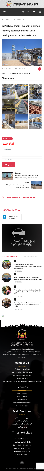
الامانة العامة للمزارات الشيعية (22, 424)
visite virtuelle (22, 399)
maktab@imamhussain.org (22, 372)
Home (7, 20)
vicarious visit (22, 393)
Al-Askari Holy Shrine (22, 448)
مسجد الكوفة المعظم (22, 454)
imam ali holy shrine (22, 439)
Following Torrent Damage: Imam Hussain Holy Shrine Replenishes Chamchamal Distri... (27, 304)
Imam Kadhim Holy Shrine (22, 442)
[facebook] (23, 12)
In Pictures (17, 20)
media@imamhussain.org (22, 375)
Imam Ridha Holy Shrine (22, 445)
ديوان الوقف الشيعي (22, 421)
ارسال (10, 165)
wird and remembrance (22, 403)
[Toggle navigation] (4, 11)
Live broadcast (22, 396)
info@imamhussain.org (22, 369)
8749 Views (21, 69)
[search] (34, 12)
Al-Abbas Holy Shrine (22, 451)
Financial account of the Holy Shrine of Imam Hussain (22, 381)
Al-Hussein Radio (22, 406)
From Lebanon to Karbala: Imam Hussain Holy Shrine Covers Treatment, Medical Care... (27, 292)
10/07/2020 (7, 69)
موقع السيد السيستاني (22, 418)
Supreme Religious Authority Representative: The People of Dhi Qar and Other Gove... (28, 266)
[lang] (39, 12)
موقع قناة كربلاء (22, 427)
